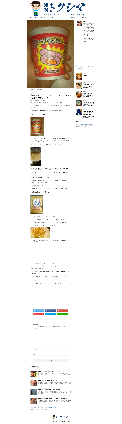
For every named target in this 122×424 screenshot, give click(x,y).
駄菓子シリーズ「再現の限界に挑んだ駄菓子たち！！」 (50, 389)
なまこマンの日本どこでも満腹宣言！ (84, 124)
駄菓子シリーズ (34, 319)
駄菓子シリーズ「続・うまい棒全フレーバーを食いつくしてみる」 (53, 371)
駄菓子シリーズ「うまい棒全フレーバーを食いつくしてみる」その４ (53, 398)
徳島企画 (73, 17)
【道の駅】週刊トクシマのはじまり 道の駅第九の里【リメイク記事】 (88, 104)
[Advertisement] (50, 253)
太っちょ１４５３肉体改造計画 (41, 409)
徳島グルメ (63, 17)
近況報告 (85, 75)
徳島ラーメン (42, 17)
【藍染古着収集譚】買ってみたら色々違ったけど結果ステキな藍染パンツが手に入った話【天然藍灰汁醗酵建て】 (88, 114)
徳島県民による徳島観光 (32, 17)
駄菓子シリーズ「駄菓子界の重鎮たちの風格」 (48, 380)
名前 (33, 343)
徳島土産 (52, 17)
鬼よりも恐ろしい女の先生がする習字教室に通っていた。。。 (47, 407)
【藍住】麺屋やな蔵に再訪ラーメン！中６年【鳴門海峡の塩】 (88, 86)
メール (34, 349)
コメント (34, 328)
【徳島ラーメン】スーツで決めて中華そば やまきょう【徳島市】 (88, 95)
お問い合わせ (83, 17)
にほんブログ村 (79, 69)
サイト (33, 354)
